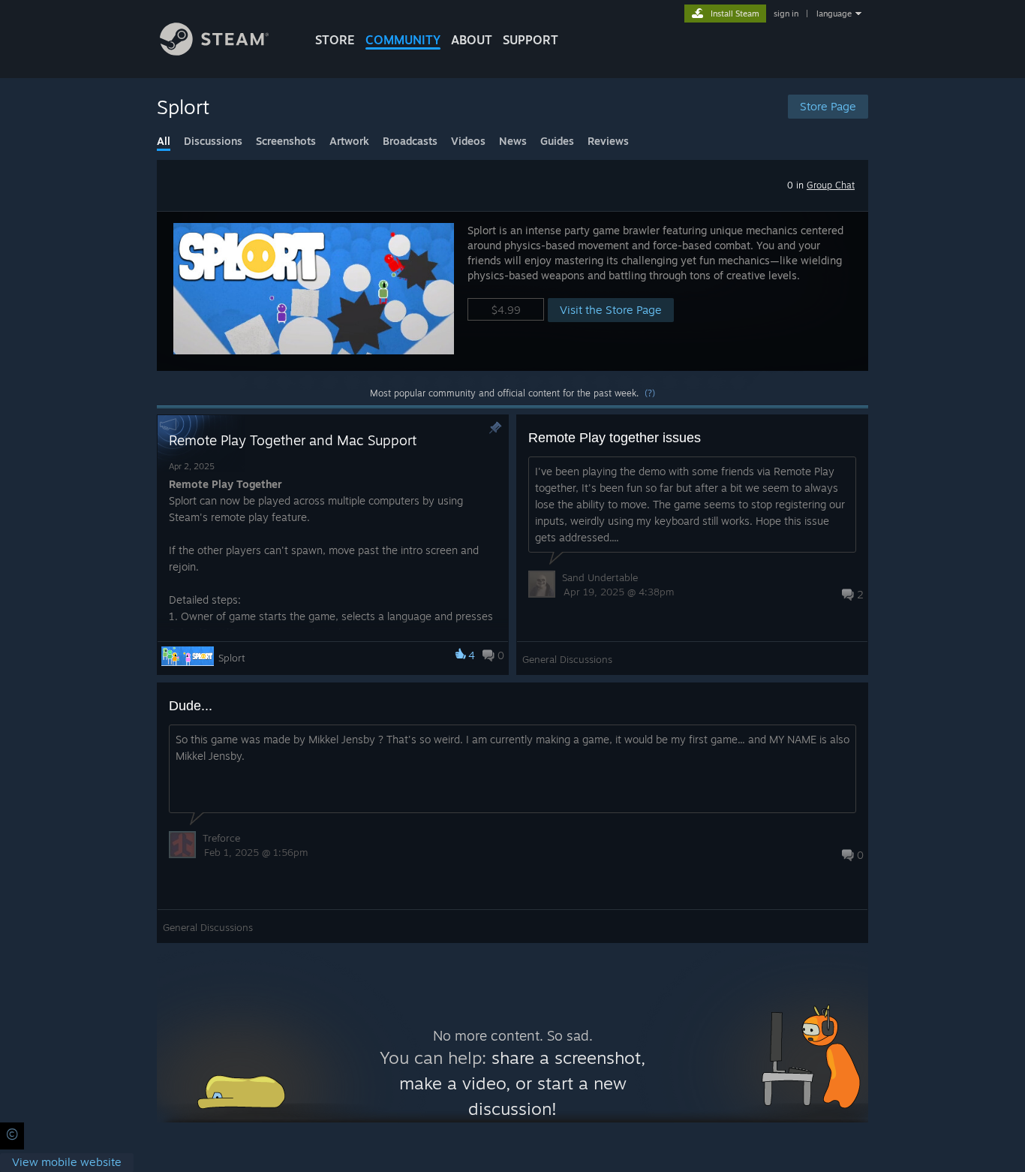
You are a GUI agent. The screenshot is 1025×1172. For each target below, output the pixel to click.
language (834, 13)
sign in (786, 13)
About (471, 39)
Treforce (221, 838)
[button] (512, 291)
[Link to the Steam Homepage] (214, 51)
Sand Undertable (600, 577)
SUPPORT (530, 39)
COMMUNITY (402, 39)
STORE (335, 39)
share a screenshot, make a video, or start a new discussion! (522, 1083)
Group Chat (831, 185)
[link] (67, 1162)
